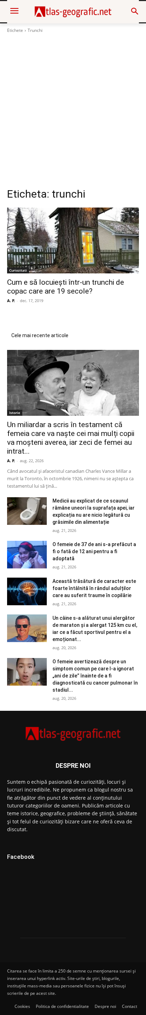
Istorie (14, 412)
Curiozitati (18, 270)
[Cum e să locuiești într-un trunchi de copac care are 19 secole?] (73, 240)
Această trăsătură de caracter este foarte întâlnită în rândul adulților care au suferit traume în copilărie (94, 588)
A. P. (11, 300)
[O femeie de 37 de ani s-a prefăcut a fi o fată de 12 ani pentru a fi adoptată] (27, 554)
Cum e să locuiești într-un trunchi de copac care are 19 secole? (65, 286)
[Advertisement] (73, 110)
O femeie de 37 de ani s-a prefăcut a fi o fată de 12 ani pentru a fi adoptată (94, 551)
